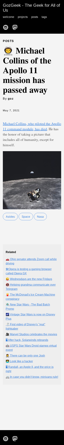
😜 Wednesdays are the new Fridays (29, 279)
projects (23, 16)
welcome (8, 16)
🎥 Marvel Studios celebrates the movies (31, 334)
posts (34, 16)
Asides (10, 216)
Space (26, 216)
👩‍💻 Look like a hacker (19, 361)
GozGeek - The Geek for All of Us (31, 8)
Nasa (40, 216)
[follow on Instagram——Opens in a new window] (7, 26)
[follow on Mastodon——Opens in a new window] (16, 26)
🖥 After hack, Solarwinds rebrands (27, 340)
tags (44, 16)
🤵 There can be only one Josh (25, 355)
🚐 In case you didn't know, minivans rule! (32, 376)
